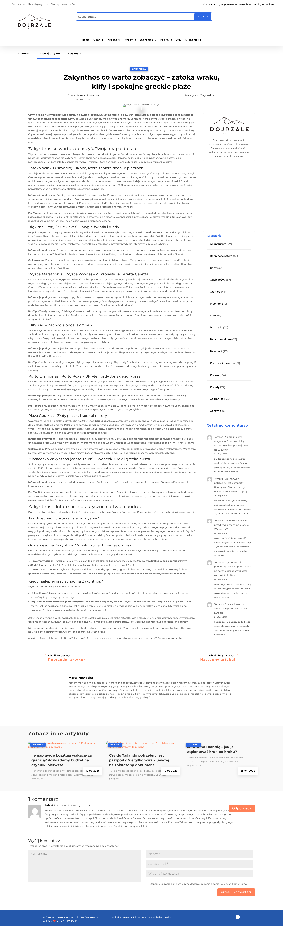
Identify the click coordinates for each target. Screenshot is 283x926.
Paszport (216, 351)
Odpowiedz (241, 808)
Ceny (213, 267)
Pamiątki (216, 327)
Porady (128, 40)
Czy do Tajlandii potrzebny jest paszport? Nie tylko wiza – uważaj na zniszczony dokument (139, 760)
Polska (164, 40)
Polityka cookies (264, 4)
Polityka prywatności (226, 4)
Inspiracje (113, 40)
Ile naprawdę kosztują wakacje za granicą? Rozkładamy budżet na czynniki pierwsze (61, 760)
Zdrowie (215, 410)
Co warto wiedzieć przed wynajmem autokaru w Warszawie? (231, 525)
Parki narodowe (221, 339)
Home (86, 40)
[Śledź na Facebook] (141, 5)
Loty (178, 40)
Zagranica (146, 40)
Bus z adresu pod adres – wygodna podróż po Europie (230, 608)
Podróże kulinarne (222, 363)
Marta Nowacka (88, 95)
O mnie (207, 4)
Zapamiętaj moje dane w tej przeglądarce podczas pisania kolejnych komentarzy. (198, 883)
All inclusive (193, 40)
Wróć (25, 53)
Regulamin (246, 4)
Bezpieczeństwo (221, 256)
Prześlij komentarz (236, 892)
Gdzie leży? (217, 279)
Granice (215, 291)
